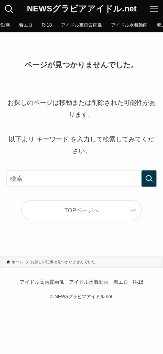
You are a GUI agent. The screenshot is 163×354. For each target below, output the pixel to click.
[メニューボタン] (154, 9)
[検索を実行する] (149, 178)
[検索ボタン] (9, 9)
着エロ (120, 282)
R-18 (138, 282)
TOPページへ (81, 210)
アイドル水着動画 (88, 282)
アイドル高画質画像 (42, 282)
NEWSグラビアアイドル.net (81, 9)
